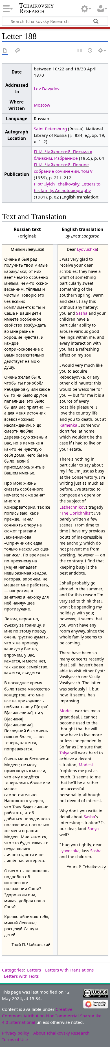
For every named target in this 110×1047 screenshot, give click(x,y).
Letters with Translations (69, 970)
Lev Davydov (47, 88)
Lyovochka (70, 850)
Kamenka (68, 425)
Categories (13, 970)
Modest (67, 710)
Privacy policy (15, 1033)
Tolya (64, 752)
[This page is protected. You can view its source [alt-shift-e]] (80, 51)
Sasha (81, 313)
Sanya (93, 828)
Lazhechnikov (72, 507)
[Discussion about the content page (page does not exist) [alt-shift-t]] (18, 51)
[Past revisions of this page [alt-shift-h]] (90, 51)
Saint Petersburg (50, 128)
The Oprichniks (75, 513)
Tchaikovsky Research (36, 8)
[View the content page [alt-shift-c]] (5, 51)
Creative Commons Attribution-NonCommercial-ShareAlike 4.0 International (52, 1015)
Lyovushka (87, 249)
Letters (34, 970)
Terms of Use (15, 1039)
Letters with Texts (21, 976)
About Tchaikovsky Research (61, 1033)
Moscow (42, 105)
